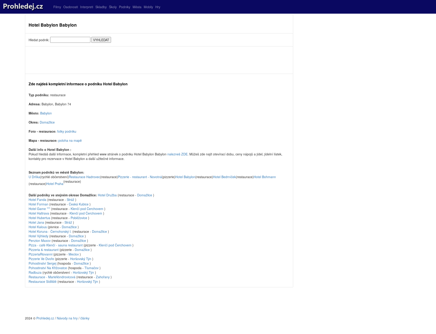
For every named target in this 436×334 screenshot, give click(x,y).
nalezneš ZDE (177, 154)
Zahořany (103, 277)
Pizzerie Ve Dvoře (41, 258)
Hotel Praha (54, 183)
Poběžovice (79, 217)
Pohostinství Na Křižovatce (48, 268)
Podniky (124, 7)
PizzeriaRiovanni (40, 254)
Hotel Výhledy (38, 236)
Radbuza (35, 272)
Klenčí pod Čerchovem (87, 208)
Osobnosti (70, 7)
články (84, 318)
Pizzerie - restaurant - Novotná (140, 177)
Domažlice (47, 122)
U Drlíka (34, 177)
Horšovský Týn (80, 258)
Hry (157, 7)
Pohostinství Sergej (42, 263)
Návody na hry (67, 318)
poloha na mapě (70, 140)
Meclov (74, 254)
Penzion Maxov (40, 240)
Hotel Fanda (38, 199)
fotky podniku (66, 131)
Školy (113, 7)
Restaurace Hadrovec (84, 177)
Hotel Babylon (185, 177)
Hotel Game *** (40, 208)
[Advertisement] (159, 60)
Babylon (46, 113)
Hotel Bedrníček (224, 177)
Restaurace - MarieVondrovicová (52, 277)
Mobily (148, 7)
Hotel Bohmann (265, 177)
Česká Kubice (79, 204)
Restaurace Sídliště (43, 281)
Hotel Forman (39, 204)
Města (137, 7)
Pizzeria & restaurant (44, 249)
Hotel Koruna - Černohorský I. (50, 231)
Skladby (101, 7)
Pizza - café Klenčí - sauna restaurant (56, 245)
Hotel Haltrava (39, 213)
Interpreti (86, 7)
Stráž (70, 199)
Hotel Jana (36, 222)
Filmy (57, 7)
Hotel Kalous (38, 227)
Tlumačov (91, 268)
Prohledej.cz (45, 318)
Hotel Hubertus (39, 217)
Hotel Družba (108, 195)
